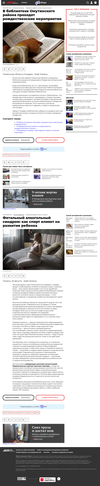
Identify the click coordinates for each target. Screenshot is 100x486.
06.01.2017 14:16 (7, 8)
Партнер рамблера (32, 478)
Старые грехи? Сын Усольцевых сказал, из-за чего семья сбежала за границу (85, 219)
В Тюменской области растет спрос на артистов (82, 45)
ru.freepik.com (7, 271)
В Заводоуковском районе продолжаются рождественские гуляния (32, 127)
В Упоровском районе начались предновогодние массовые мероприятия (52, 177)
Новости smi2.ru (9, 209)
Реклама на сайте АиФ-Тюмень (25, 450)
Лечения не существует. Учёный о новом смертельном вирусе (84, 63)
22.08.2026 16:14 (7, 214)
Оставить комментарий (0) (50, 140)
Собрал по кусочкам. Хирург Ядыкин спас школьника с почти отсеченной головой (85, 239)
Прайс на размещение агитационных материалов (52, 450)
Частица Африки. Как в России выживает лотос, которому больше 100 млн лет (85, 84)
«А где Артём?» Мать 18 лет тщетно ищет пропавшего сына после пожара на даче (85, 71)
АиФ (17, 64)
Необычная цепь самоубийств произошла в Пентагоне (83, 126)
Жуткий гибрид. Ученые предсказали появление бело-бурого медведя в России (85, 232)
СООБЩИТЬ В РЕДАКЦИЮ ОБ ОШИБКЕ (62, 452)
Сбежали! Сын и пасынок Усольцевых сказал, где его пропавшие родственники (85, 90)
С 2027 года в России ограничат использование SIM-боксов (83, 114)
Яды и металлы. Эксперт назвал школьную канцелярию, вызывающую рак (84, 226)
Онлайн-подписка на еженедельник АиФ (28, 452)
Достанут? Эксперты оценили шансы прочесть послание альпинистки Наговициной (85, 245)
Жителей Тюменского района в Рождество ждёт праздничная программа (20, 170)
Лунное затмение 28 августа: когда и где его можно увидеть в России (81, 38)
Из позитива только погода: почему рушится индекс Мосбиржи (85, 101)
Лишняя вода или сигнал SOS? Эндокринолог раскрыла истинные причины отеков (81, 14)
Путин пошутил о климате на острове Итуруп (83, 120)
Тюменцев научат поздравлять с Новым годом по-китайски (21, 182)
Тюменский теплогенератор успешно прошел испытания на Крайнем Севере (81, 22)
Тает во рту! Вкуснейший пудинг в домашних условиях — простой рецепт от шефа (84, 77)
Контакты (46, 452)
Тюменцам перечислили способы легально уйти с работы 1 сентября (81, 30)
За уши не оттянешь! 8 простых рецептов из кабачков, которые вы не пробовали (85, 251)
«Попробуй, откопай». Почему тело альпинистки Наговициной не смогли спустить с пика (85, 58)
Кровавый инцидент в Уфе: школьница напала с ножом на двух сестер (85, 108)
